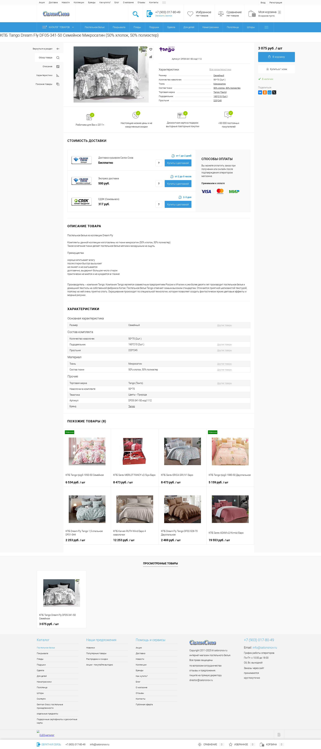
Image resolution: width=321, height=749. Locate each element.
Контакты (153, 2)
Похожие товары (44, 84)
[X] (274, 92)
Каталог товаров (59, 27)
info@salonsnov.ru (265, 647)
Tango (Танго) (220, 92)
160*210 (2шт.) (220, 96)
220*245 (217, 100)
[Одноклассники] (265, 92)
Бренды (91, 2)
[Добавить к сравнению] (151, 57)
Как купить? (105, 2)
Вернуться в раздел (42, 48)
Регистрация (276, 2)
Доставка (53, 2)
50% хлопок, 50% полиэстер (226, 88)
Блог (117, 2)
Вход (263, 2)
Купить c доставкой (178, 163)
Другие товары (224, 325)
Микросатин (219, 84)
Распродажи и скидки (97, 659)
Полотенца (42, 687)
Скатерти (41, 699)
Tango (131, 406)
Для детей (42, 676)
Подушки (41, 664)
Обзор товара (45, 57)
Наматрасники (44, 681)
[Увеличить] (111, 74)
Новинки (90, 647)
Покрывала (42, 653)
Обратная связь (51, 744)
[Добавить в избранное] (151, 49)
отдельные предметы (47, 713)
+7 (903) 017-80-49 (75, 744)
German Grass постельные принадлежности (50, 706)
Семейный (218, 75)
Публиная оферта (144, 704)
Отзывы (141, 2)
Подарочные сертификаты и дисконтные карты (57, 721)
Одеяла (40, 670)
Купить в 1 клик (278, 69)
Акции (42, 2)
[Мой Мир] (270, 92)
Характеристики (44, 75)
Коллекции (79, 2)
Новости (66, 2)
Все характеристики (220, 69)
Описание (47, 66)
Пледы (40, 659)
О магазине (128, 2)
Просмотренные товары (160, 563)
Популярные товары (96, 653)
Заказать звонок (163, 15)
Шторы (40, 693)
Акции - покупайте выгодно (99, 664)
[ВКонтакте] (260, 92)
